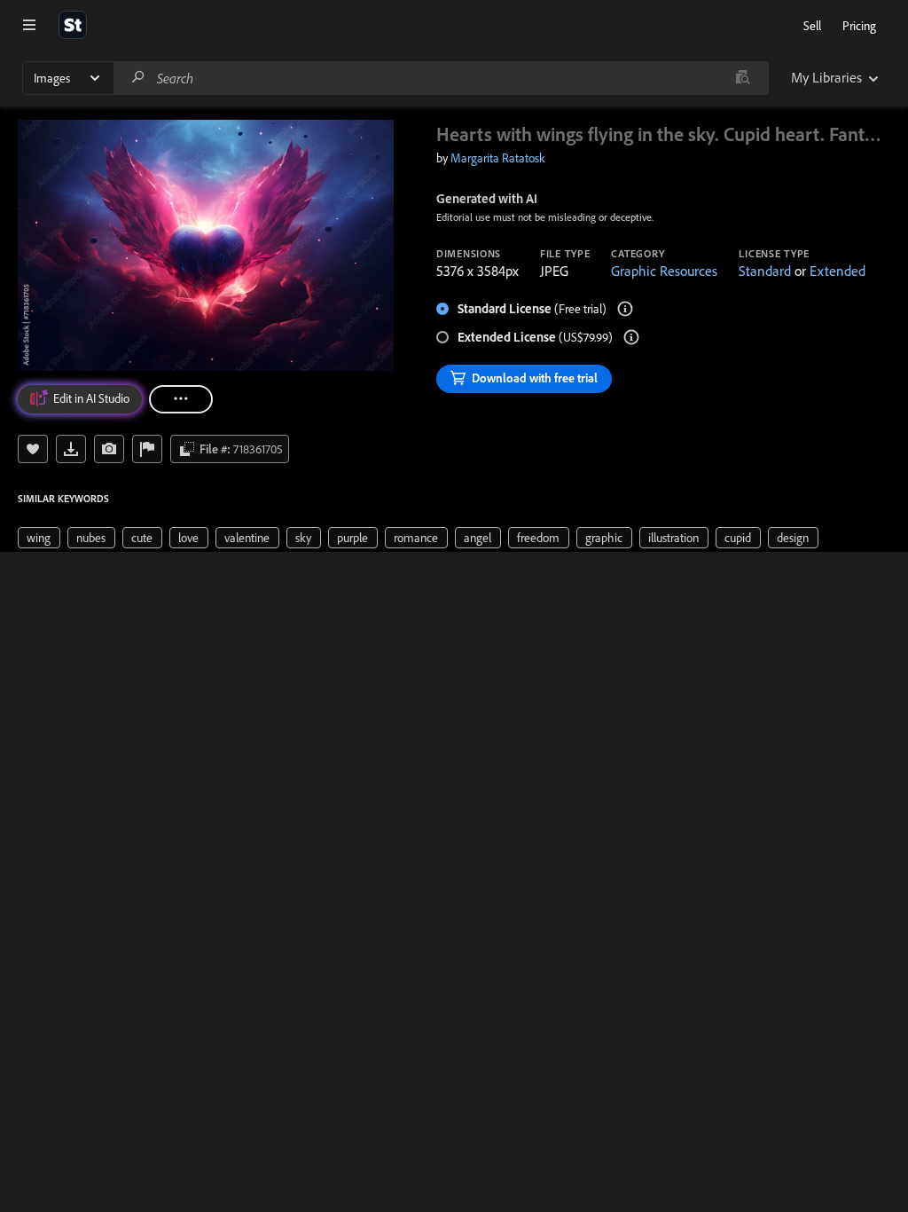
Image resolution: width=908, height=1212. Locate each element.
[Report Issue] (147, 449)
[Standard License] (625, 309)
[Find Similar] (109, 449)
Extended (837, 270)
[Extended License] (631, 337)
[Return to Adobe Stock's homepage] (73, 25)
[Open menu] (29, 25)
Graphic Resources (664, 270)
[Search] (138, 77)
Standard (765, 270)
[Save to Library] (33, 449)
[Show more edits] (181, 399)
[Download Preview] (71, 449)
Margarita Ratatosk (497, 158)
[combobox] (441, 78)
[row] (39, 537)
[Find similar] (743, 78)
